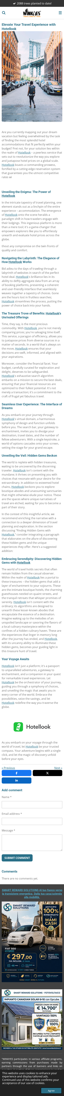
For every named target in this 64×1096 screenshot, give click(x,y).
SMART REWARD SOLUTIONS (32, 894)
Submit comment (17, 858)
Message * (8, 830)
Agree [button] (51, 1090)
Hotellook (24, 152)
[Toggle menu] (60, 13)
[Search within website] (4, 13)
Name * (7, 797)
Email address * (12, 814)
